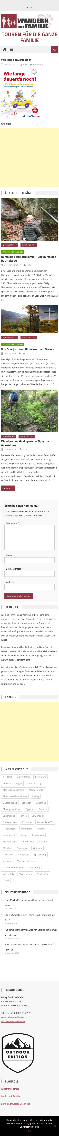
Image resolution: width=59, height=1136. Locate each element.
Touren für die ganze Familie (30, 37)
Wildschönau (25, 874)
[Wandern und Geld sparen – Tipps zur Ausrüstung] (29, 411)
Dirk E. (25, 449)
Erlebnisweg (9, 815)
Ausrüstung (9, 436)
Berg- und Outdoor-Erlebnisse (15, 1103)
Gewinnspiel (38, 815)
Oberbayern (22, 848)
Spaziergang (40, 854)
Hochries (41, 828)
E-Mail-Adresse (14, 568)
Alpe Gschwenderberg (13, 790)
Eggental (29, 809)
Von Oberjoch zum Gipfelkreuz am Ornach (27, 349)
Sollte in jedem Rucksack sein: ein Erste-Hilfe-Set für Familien (30, 947)
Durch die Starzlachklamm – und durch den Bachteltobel (28, 258)
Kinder (23, 835)
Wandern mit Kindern (13, 867)
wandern (7, 861)
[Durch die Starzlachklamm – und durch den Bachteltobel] (29, 219)
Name (9, 555)
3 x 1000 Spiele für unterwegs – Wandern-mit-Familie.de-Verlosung (10, 488)
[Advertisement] (29, 157)
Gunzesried (26, 822)
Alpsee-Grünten (36, 790)
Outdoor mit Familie (10, 1096)
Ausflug (35, 796)
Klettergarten (27, 841)
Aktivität (7, 783)
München (7, 848)
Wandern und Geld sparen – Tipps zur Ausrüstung (25, 443)
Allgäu (19, 783)
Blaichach (26, 802)
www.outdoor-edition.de (13, 1017)
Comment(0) (39, 64)
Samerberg (23, 854)
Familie (23, 815)
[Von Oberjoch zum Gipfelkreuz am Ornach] (29, 319)
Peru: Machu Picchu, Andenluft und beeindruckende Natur (29, 902)
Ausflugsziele (10, 245)
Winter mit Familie (10, 1088)
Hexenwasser (9, 828)
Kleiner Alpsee (10, 841)
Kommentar (12, 523)
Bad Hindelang (10, 802)
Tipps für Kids (29, 245)
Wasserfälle (8, 874)
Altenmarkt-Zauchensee (15, 796)
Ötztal (6, 880)
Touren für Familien (13, 252)
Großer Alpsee (10, 822)
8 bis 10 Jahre (23, 776)
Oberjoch (37, 848)
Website (10, 582)
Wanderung (34, 867)
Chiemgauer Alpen (11, 809)
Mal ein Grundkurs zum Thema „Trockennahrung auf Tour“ (30, 917)
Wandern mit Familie (27, 861)
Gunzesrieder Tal (45, 822)
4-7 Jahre (7, 776)
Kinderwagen (37, 835)
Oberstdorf (8, 854)
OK (29, 1131)
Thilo (25, 64)
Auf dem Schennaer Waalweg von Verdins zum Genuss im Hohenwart (31, 932)
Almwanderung (34, 783)
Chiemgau (41, 802)
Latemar (43, 841)
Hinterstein (26, 828)
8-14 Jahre (40, 776)
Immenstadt (9, 835)
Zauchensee (42, 874)
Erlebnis (43, 809)
